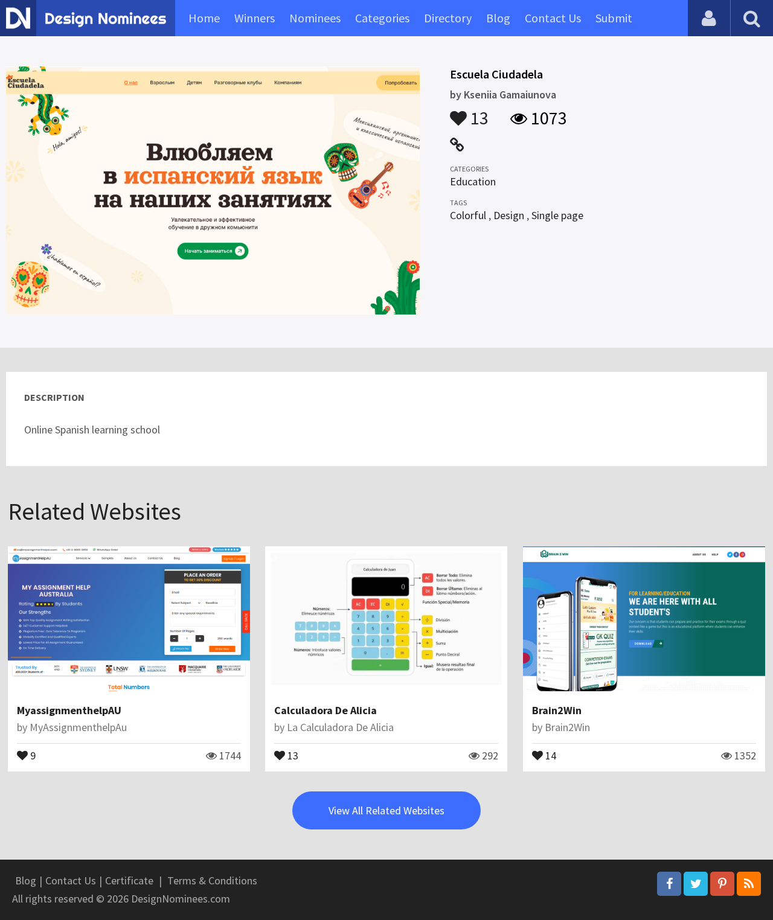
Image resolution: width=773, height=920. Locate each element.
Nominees (315, 17)
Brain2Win (557, 710)
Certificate (129, 880)
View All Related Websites (386, 810)
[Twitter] (696, 884)
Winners (254, 17)
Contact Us (553, 17)
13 (478, 112)
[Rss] (749, 884)
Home (204, 17)
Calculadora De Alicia (325, 710)
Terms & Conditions (212, 880)
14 (549, 755)
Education (473, 181)
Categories (382, 17)
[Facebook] (669, 884)
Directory (448, 17)
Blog (498, 17)
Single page (557, 215)
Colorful (468, 215)
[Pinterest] (722, 884)
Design (508, 215)
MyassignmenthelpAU (69, 710)
